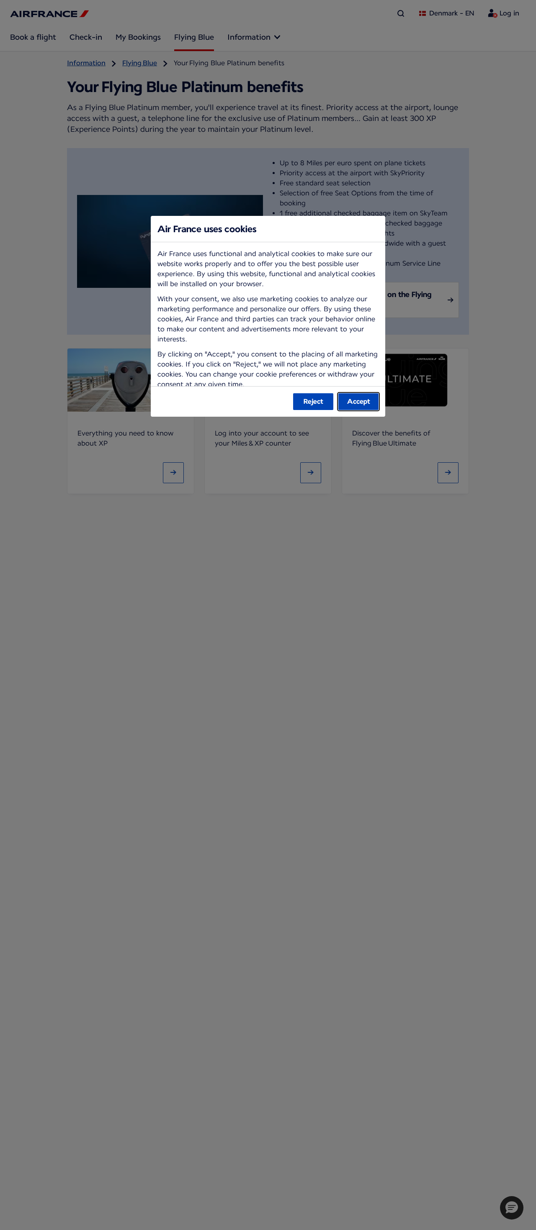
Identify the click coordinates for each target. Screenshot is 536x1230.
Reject (313, 401)
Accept (358, 401)
